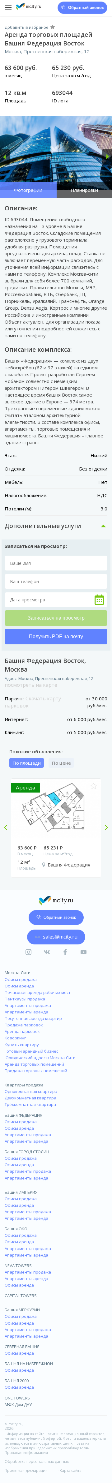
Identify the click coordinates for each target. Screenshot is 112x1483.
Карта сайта (71, 1470)
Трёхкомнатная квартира (30, 1104)
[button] (5, 157)
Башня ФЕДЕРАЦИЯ (23, 1115)
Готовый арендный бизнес (31, 1051)
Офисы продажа (21, 979)
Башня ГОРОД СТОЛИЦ (27, 1151)
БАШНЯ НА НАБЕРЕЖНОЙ (29, 1363)
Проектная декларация (26, 1470)
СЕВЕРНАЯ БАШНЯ (22, 1346)
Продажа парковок (24, 1025)
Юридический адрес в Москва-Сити (40, 1057)
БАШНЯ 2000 (17, 1380)
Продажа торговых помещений (36, 1070)
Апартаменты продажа (28, 1005)
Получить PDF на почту (56, 636)
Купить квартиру (22, 1044)
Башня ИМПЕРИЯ (21, 1192)
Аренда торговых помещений (34, 1064)
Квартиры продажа (24, 1085)
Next (103, 828)
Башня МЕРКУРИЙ (22, 1310)
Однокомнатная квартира (31, 1091)
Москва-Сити (17, 972)
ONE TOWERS (17, 1398)
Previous (8, 828)
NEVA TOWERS (18, 1265)
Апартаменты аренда (26, 1012)
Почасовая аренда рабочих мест (38, 992)
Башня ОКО (16, 1229)
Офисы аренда (19, 986)
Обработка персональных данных (37, 1462)
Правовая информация (26, 1453)
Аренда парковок (22, 1031)
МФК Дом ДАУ (18, 1404)
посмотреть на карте (31, 684)
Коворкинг (15, 1038)
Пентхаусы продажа (25, 999)
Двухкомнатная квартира (30, 1098)
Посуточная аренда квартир (33, 1018)
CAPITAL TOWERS (21, 1295)
